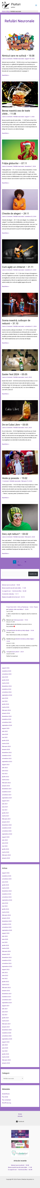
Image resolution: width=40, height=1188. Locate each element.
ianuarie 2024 (6, 713)
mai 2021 (4, 810)
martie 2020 (5, 852)
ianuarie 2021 (6, 822)
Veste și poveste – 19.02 (14, 478)
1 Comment (5, 481)
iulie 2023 (5, 731)
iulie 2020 (5, 840)
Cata (7, 630)
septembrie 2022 (7, 761)
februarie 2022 (6, 782)
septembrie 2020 (7, 834)
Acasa (20, 1114)
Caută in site (33, 574)
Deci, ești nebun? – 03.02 (15, 534)
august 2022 (5, 764)
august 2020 (5, 837)
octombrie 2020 (6, 831)
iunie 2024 (5, 698)
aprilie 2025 (5, 680)
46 (25, 562)
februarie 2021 (6, 819)
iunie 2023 (5, 734)
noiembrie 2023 (6, 719)
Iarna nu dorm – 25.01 (17, 651)
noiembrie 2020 (6, 828)
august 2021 (5, 800)
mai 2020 (4, 846)
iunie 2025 (5, 677)
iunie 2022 (5, 770)
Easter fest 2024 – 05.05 (14, 374)
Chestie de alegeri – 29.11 (15, 213)
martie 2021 (5, 816)
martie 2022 (5, 779)
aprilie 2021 (5, 813)
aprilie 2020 (5, 849)
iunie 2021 (5, 807)
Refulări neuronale (18, 58)
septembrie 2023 (7, 725)
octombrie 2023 (6, 722)
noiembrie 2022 (6, 755)
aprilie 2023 (5, 740)
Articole (20, 1116)
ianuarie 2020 (6, 858)
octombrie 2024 (6, 692)
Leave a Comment (7, 58)
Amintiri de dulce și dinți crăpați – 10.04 (22, 630)
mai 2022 (4, 773)
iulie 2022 (5, 767)
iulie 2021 (5, 804)
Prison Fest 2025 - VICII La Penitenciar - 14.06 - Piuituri (22, 607)
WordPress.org (6, 1103)
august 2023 (5, 728)
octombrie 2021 (6, 794)
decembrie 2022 (7, 752)
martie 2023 (5, 743)
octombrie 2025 (6, 674)
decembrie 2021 (7, 788)
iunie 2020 (5, 843)
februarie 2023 (6, 746)
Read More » (5, 75)
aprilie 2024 (5, 704)
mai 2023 (4, 737)
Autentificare (6, 1094)
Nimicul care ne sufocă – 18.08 (18, 55)
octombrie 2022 (6, 758)
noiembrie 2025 (6, 671)
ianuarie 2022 (6, 785)
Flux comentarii (6, 1100)
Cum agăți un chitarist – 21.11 (17, 267)
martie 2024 (5, 707)
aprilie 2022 (5, 776)
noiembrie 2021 (6, 791)
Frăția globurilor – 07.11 (14, 163)
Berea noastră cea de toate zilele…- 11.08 (14, 588)
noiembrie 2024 (6, 689)
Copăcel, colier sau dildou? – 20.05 (18, 609)
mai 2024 (4, 701)
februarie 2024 (6, 710)
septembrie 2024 (7, 695)
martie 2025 (5, 683)
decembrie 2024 (7, 686)
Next (20, 565)
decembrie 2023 (7, 716)
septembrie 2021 (7, 798)
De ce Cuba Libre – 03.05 (15, 424)
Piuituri (15, 4)
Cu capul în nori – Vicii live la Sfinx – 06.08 (14, 591)
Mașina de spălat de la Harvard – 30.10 (13, 597)
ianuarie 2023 (6, 749)
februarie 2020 (6, 855)
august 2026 (5, 668)
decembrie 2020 (7, 825)
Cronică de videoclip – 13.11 (10, 594)
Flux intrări (5, 1097)
